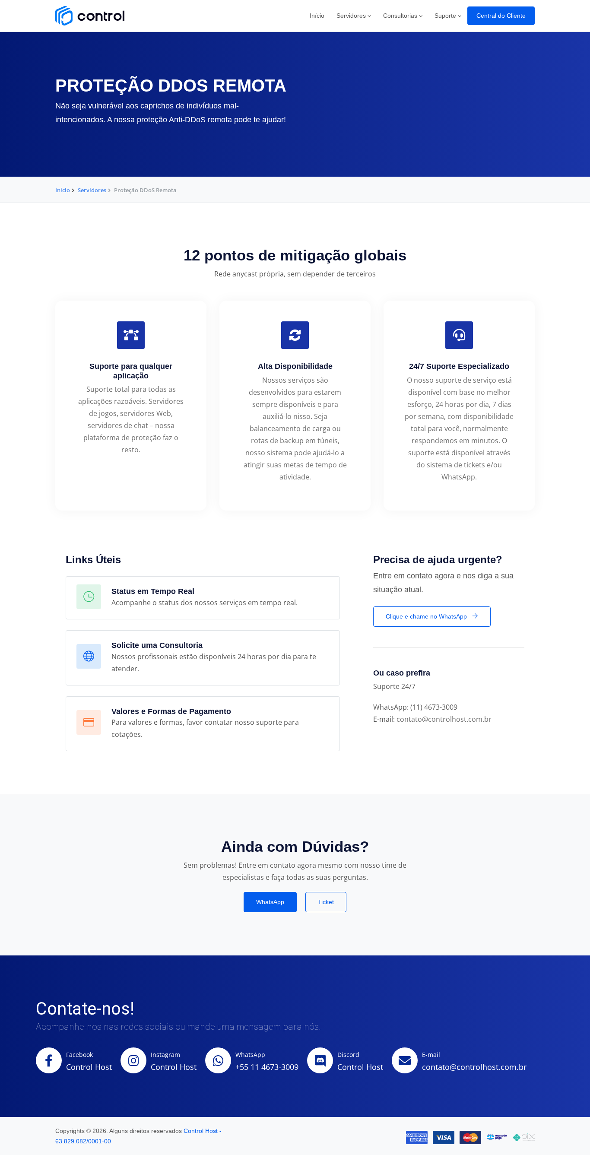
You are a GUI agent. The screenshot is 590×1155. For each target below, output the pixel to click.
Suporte (445, 15)
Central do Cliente (501, 15)
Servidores (351, 15)
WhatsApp (270, 901)
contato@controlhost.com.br (444, 719)
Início (317, 15)
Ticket (326, 901)
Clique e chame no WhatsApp (427, 616)
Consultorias (400, 15)
